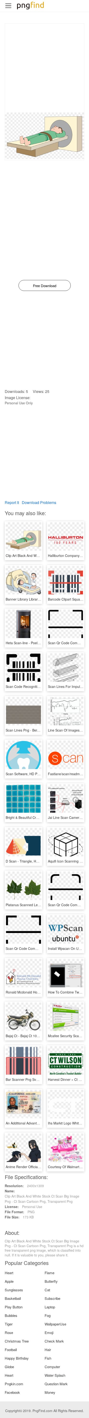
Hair (48, 1349)
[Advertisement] (44, 67)
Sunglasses (14, 1289)
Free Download (44, 285)
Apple (9, 1281)
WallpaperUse (55, 1323)
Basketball (13, 1298)
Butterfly (51, 1281)
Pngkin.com (14, 1383)
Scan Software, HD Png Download (31, 773)
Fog (48, 1315)
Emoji (49, 1332)
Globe (9, 1366)
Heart (9, 1272)
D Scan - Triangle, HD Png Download (33, 861)
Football (11, 1349)
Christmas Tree (17, 1341)
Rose (9, 1332)
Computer (52, 1366)
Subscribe (52, 1298)
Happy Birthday (17, 1358)
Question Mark (56, 1383)
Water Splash (55, 1375)
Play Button (14, 1306)
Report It (12, 502)
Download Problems (39, 502)
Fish (48, 1358)
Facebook (12, 1392)
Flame (49, 1272)
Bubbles (11, 1315)
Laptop (50, 1306)
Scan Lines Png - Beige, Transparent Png (37, 730)
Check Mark (54, 1341)
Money (50, 1392)
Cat (47, 1289)
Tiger (9, 1323)
